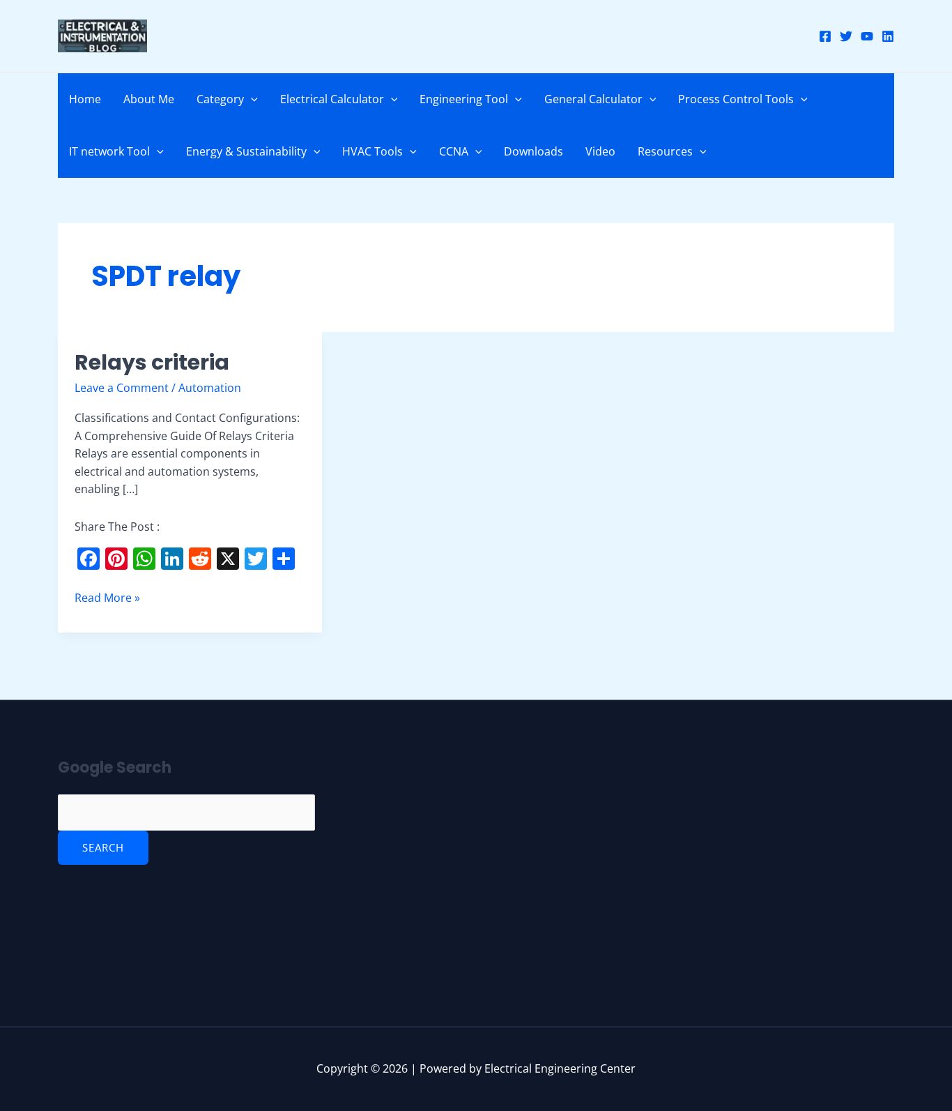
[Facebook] (825, 36)
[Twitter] (846, 36)
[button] (251, 99)
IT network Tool (109, 151)
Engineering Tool (464, 99)
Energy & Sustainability (246, 151)
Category (220, 99)
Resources (665, 151)
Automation (209, 387)
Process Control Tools (736, 99)
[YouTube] (867, 36)
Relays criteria (152, 362)
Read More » (107, 597)
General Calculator (593, 99)
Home (85, 99)
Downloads (533, 151)
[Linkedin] (888, 36)
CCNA (453, 151)
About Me (148, 99)
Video (600, 151)
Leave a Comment (122, 387)
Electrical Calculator (332, 99)
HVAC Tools (372, 151)
